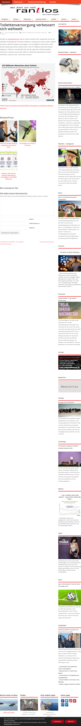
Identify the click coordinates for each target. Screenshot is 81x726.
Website (32, 228)
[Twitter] (66, 701)
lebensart (27, 19)
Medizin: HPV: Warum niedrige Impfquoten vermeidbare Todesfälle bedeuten (9, 176)
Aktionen (23, 32)
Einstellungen (8, 724)
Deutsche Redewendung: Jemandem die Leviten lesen (8, 145)
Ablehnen (71, 721)
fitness (15, 19)
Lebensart (44, 32)
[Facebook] (62, 701)
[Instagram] (70, 701)
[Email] (62, 704)
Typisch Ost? (62, 148)
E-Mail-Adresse (34, 223)
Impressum (18, 2)
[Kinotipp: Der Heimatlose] (69, 410)
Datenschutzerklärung (37, 2)
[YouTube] (74, 701)
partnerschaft (41, 19)
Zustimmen (57, 721)
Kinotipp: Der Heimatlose (66, 402)
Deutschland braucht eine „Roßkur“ (69, 87)
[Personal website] (66, 704)
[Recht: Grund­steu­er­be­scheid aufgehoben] (69, 209)
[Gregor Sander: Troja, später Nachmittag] (69, 310)
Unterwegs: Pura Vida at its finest (27, 144)
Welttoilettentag (13, 39)
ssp (2, 32)
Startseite (6, 2)
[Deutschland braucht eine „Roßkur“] (69, 96)
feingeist (4, 19)
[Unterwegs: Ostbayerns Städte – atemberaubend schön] (69, 459)
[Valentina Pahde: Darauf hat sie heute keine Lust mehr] (69, 640)
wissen (63, 19)
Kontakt (53, 2)
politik (53, 19)
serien (74, 19)
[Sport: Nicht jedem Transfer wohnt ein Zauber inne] (69, 597)
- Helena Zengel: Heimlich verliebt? (69, 684)
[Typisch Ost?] (69, 157)
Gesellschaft (30, 32)
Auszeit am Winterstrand (46, 242)
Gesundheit (37, 32)
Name (31, 219)
